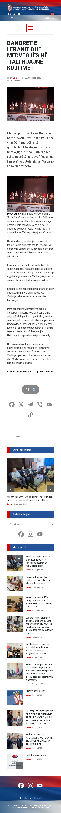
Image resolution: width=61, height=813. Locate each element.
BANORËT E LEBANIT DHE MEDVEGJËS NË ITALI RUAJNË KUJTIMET (27, 55)
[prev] (10, 488)
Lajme (16, 78)
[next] (50, 488)
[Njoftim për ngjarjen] (15, 697)
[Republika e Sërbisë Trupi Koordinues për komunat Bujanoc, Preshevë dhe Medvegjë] (30, 8)
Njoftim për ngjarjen (35, 691)
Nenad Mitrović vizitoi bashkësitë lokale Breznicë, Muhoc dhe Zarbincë (39, 580)
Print (29, 389)
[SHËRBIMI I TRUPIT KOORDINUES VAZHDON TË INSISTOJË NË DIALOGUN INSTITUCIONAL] (15, 741)
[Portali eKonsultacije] (15, 761)
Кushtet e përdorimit (30, 798)
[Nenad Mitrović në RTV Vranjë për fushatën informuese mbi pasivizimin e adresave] (15, 604)
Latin (45, 18)
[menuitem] (52, 14)
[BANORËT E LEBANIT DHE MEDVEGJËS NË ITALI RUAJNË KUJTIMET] (30, 104)
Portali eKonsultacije (36, 755)
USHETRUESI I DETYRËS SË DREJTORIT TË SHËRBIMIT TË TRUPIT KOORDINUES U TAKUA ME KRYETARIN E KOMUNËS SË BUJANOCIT (39, 717)
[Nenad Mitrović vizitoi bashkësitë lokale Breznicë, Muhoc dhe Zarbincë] (15, 583)
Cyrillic (51, 18)
